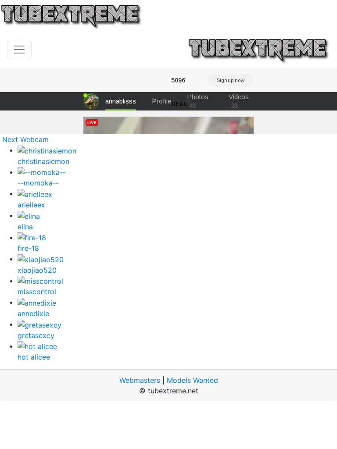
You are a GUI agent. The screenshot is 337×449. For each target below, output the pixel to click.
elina (25, 226)
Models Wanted (192, 380)
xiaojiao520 (37, 270)
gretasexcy (36, 335)
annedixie (33, 313)
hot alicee (34, 357)
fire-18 (28, 248)
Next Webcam (25, 139)
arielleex (31, 204)
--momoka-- (38, 182)
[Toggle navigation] (19, 49)
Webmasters (139, 380)
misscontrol (37, 291)
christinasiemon (43, 161)
